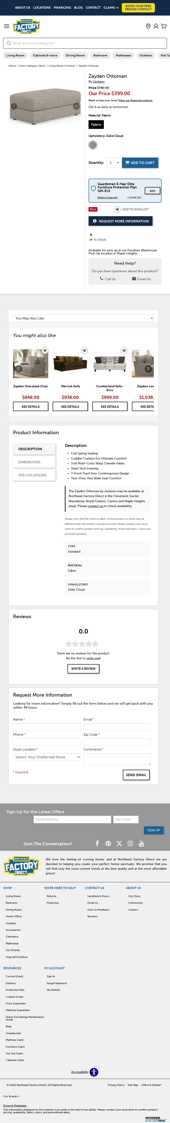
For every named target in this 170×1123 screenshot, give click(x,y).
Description (30, 449)
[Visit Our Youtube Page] (141, 844)
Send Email (136, 775)
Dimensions (29, 462)
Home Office (14, 916)
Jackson (98, 81)
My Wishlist (53, 989)
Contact (93, 7)
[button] (6, 27)
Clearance (12, 936)
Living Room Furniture (62, 65)
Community (135, 902)
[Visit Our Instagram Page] (131, 844)
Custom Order (14, 996)
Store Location (25, 749)
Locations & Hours (98, 896)
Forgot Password (57, 983)
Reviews (92, 916)
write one (93, 658)
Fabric (96, 124)
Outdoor (145, 55)
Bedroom (100, 55)
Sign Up (153, 830)
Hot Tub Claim (14, 1053)
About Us (22, 7)
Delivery (11, 983)
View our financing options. (136, 100)
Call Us (110, 279)
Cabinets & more (45, 55)
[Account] (156, 26)
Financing (62, 7)
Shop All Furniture (17, 957)
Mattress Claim (15, 1039)
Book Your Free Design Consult (138, 7)
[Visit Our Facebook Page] (98, 844)
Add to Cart (143, 163)
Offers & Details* (151, 1085)
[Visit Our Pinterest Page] (109, 844)
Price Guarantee (16, 1003)
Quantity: (96, 162)
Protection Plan (15, 989)
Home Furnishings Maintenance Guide (25, 1018)
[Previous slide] (18, 369)
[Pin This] (93, 210)
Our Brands (13, 950)
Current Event (14, 976)
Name (19, 719)
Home (12, 65)
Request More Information (124, 221)
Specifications (32, 475)
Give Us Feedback (98, 909)
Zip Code (91, 735)
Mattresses (123, 55)
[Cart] (164, 26)
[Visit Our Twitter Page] (120, 844)
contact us (96, 506)
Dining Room (75, 55)
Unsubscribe (13, 1033)
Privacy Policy (116, 1085)
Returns (51, 896)
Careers (133, 909)
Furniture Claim (15, 1046)
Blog (78, 7)
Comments (93, 749)
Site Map (133, 1085)
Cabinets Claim (15, 1060)
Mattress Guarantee (17, 1010)
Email (88, 719)
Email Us (143, 279)
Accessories (13, 929)
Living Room (15, 55)
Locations (42, 7)
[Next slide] (148, 369)
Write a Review (83, 669)
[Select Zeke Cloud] (93, 145)
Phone (19, 735)
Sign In (51, 976)
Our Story (134, 896)
